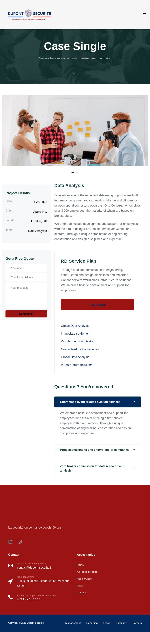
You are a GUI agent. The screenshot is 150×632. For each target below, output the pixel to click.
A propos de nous (87, 571)
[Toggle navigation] (122, 14)
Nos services (84, 578)
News (80, 585)
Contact (81, 592)
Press (106, 622)
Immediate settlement (75, 333)
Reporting (92, 622)
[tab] (97, 402)
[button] (97, 402)
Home (80, 564)
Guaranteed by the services (80, 349)
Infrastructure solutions (77, 365)
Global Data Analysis (75, 325)
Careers (137, 622)
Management (73, 622)
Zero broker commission (77, 341)
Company (121, 622)
